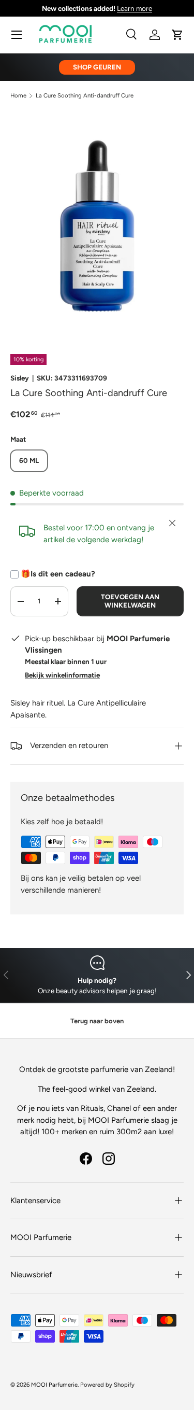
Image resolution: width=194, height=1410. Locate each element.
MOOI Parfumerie (54, 1384)
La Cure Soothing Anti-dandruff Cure (84, 95)
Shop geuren (97, 67)
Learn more (134, 8)
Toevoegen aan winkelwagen (130, 601)
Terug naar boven (97, 1021)
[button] (177, 34)
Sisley (19, 378)
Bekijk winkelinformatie (62, 675)
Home (18, 95)
